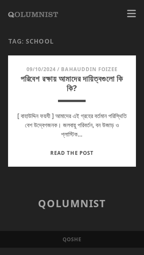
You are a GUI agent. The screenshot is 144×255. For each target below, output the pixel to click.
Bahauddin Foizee (89, 69)
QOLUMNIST (72, 203)
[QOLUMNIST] (33, 14)
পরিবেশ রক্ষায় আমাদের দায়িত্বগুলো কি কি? (72, 83)
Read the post (72, 152)
